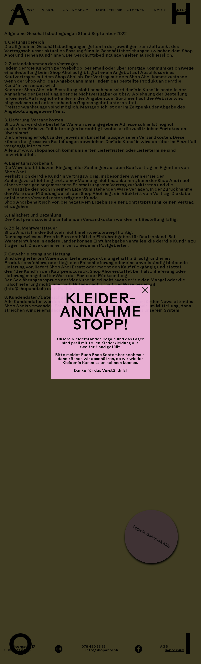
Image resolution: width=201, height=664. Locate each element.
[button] (145, 290)
